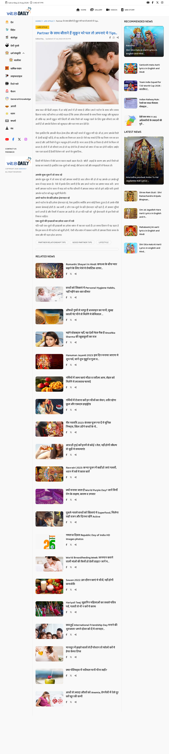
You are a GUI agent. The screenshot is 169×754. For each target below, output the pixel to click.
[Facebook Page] (13, 139)
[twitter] (157, 2)
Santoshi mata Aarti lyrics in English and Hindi (149, 68)
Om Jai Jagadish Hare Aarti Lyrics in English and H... (150, 213)
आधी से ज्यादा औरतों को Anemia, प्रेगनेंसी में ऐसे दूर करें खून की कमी (92, 694)
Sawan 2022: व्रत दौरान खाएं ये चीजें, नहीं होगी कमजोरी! (89, 582)
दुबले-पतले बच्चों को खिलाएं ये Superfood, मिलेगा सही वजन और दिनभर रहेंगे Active (92, 514)
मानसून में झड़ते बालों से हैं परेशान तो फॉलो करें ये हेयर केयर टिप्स (90, 649)
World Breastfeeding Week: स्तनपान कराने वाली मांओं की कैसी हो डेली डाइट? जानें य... (89, 559)
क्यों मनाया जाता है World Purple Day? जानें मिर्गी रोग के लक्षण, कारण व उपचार (92, 492)
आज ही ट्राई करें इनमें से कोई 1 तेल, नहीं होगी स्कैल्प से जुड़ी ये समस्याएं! (91, 447)
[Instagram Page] (26, 139)
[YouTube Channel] (7, 139)
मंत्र (12, 129)
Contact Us (10, 148)
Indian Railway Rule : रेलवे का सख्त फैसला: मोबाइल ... (149, 103)
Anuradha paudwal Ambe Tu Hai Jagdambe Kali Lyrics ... (142, 179)
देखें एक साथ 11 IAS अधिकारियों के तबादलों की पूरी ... (150, 120)
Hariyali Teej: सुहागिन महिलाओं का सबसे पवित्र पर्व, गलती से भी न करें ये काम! (91, 604)
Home (83, 10)
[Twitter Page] (20, 139)
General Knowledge (21, 99)
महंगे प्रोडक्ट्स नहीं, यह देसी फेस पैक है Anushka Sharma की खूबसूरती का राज (90, 335)
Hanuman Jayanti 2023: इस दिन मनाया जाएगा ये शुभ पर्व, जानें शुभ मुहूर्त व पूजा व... (92, 357)
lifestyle (104, 242)
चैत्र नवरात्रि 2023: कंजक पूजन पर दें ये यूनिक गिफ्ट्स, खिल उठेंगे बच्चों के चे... (88, 425)
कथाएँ (13, 121)
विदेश (13, 30)
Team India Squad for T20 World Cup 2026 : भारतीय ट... (150, 85)
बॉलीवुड (14, 38)
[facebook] (152, 2)
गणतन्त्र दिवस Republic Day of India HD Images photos (88, 537)
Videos (113, 10)
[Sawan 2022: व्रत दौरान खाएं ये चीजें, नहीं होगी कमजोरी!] (49, 593)
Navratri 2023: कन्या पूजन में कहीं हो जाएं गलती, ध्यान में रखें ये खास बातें (91, 469)
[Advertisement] (79, 734)
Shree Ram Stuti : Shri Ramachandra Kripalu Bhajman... (150, 196)
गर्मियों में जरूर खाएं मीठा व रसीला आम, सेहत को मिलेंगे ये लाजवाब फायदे (90, 380)
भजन (13, 114)
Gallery (98, 10)
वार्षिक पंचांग (16, 69)
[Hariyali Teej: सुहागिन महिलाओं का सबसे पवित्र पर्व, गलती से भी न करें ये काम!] (49, 616)
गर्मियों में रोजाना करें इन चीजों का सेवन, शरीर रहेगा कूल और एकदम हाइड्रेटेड (91, 402)
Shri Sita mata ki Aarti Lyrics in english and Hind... (141, 52)
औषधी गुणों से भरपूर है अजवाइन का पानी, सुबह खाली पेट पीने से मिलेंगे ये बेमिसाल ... (89, 312)
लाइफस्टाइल (16, 76)
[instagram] (162, 2)
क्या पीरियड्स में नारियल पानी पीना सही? (87, 670)
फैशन (13, 91)
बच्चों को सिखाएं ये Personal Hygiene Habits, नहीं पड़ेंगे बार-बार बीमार (90, 290)
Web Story (129, 10)
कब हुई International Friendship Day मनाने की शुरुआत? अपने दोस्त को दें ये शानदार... (91, 627)
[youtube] (148, 2)
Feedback (9, 152)
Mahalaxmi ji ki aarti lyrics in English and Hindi (149, 230)
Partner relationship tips (52, 242)
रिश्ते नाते (14, 84)
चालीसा (17, 60)
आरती (13, 106)
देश (12, 22)
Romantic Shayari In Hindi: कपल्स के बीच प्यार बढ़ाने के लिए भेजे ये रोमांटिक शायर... (91, 266)
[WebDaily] (18, 11)
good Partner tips (82, 242)
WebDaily (22, 168)
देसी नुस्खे (15, 46)
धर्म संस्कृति (16, 53)
